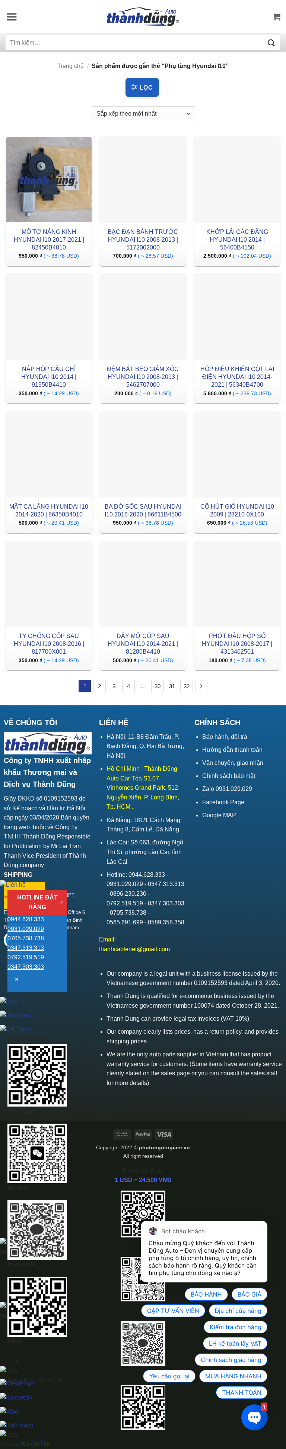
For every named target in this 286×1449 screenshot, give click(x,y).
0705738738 (33, 1444)
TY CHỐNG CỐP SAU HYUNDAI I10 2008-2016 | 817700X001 (49, 644)
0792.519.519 (25, 957)
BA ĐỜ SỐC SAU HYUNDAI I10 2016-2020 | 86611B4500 (143, 510)
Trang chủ (70, 66)
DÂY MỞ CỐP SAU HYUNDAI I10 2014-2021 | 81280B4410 (143, 644)
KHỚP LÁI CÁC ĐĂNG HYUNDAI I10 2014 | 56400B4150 (237, 240)
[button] (12, 17)
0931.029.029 (25, 929)
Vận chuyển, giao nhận (232, 763)
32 (187, 686)
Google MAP (219, 815)
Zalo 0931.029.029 (227, 789)
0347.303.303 (25, 967)
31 (172, 686)
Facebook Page (223, 802)
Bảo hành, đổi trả (224, 737)
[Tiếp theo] (201, 686)
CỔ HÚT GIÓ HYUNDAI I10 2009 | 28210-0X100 (237, 510)
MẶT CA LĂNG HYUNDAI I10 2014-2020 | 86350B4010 (48, 510)
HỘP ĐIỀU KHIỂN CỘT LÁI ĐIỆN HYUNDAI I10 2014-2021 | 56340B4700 (237, 377)
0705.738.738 (25, 938)
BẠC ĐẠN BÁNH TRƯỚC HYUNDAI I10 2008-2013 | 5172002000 (143, 240)
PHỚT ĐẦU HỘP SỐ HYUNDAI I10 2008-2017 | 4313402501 (237, 644)
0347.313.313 (25, 948)
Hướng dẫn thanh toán (232, 750)
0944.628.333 (25, 919)
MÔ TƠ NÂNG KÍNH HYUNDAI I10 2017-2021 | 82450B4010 (49, 240)
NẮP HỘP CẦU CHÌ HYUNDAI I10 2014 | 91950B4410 (48, 377)
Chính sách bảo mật (228, 776)
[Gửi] (271, 42)
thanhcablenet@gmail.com (134, 949)
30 (158, 686)
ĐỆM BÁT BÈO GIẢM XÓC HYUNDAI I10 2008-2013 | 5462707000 (143, 377)
